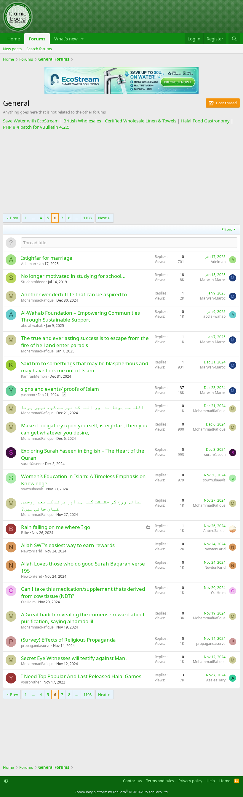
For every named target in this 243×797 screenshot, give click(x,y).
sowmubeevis (32, 489)
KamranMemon (34, 376)
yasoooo (28, 394)
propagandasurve (35, 645)
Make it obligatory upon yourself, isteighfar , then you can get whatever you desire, (84, 429)
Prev (14, 217)
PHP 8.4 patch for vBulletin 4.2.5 (36, 127)
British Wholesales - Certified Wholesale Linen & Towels (119, 121)
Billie (25, 532)
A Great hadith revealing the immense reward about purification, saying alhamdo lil (83, 618)
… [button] (33, 217)
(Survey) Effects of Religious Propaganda (68, 639)
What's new (66, 39)
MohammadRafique (37, 300)
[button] (82, 38)
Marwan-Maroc (213, 279)
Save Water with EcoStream (31, 121)
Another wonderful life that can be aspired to (74, 294)
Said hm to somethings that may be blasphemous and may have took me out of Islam (84, 367)
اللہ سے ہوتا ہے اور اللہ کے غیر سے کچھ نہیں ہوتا (82, 407)
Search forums (39, 48)
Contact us (132, 780)
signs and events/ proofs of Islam (60, 388)
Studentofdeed (33, 281)
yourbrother (31, 682)
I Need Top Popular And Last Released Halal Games (81, 676)
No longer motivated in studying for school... (73, 276)
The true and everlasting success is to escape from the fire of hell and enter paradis (85, 342)
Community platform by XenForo (122, 792)
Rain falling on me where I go (55, 527)
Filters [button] (226, 229)
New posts (12, 48)
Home (13, 39)
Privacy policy (190, 780)
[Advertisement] (121, 171)
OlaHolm (28, 601)
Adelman (28, 263)
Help (211, 780)
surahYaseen (31, 463)
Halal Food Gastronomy (205, 121)
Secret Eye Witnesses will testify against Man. (74, 658)
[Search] (234, 38)
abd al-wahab (32, 325)
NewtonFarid (31, 551)
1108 (87, 217)
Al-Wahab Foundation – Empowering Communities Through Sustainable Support (80, 316)
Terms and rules (160, 780)
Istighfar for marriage (46, 257)
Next (102, 217)
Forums (37, 39)
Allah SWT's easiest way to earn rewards (68, 545)
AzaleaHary (216, 680)
